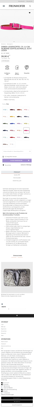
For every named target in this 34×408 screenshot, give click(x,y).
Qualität (17, 175)
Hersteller (17, 180)
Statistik (6, 384)
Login (2, 324)
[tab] (17, 172)
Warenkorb (3, 333)
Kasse (2, 335)
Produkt (17, 172)
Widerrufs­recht (4, 341)
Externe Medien (8, 388)
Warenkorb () (29, 1)
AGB (2, 348)
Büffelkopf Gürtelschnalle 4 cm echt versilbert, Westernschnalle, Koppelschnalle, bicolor (13, 295)
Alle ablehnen (17, 401)
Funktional (7, 393)
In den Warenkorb (16, 160)
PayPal (6, 391)
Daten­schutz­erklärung (6, 346)
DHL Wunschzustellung (10, 389)
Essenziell (6, 383)
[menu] (4, 6)
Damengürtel (10, 44)
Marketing (7, 386)
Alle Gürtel (3, 44)
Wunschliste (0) (21, 1)
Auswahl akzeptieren (17, 405)
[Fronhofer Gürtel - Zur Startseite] (17, 7)
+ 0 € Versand (5, 61)
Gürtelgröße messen (11, 156)
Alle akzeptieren (17, 398)
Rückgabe (17, 178)
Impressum (3, 344)
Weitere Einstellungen (7, 394)
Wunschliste (29, 12)
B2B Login (3, 326)
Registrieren (3, 329)
